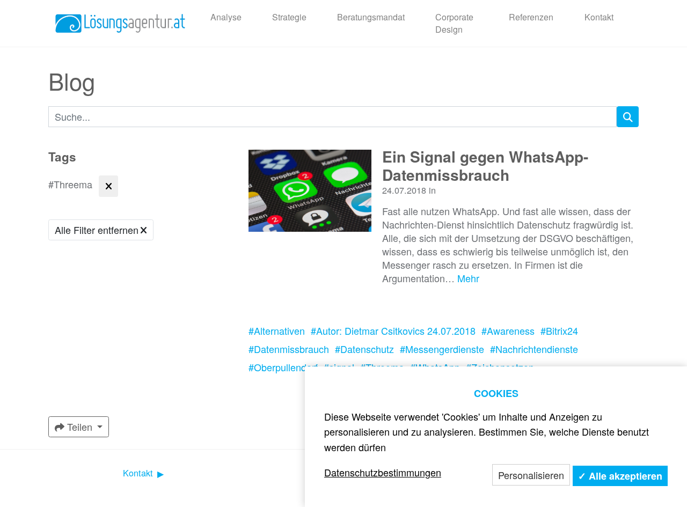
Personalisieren (531, 475)
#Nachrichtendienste (534, 349)
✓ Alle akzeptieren (620, 476)
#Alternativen (277, 330)
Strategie (289, 17)
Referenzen (531, 17)
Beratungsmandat (371, 17)
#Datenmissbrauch (289, 349)
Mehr (468, 278)
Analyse (226, 17)
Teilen (79, 426)
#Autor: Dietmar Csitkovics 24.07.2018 (393, 330)
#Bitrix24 (559, 330)
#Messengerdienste (442, 349)
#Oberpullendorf (283, 367)
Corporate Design (454, 23)
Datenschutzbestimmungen (382, 472)
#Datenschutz (364, 349)
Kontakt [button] (139, 473)
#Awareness (508, 330)
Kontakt (598, 17)
